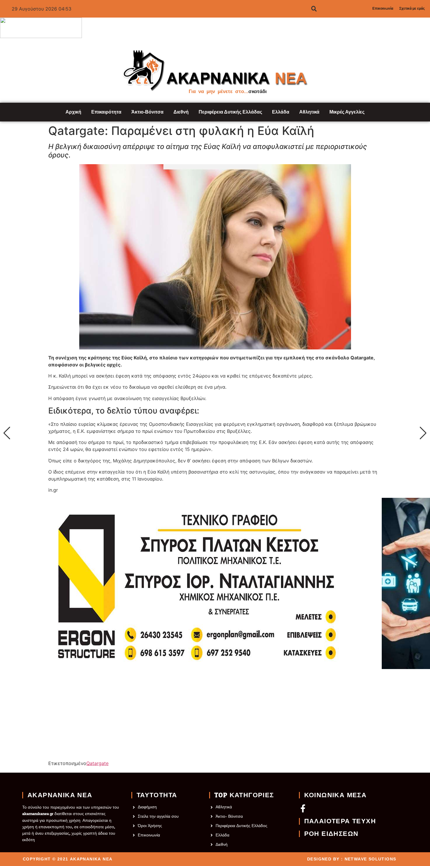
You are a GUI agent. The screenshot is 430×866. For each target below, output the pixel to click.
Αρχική (73, 111)
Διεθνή (181, 111)
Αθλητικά (309, 111)
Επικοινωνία (382, 8)
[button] (7, 433)
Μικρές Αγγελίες (346, 111)
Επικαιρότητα (106, 111)
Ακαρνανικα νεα (59, 795)
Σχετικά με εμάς (412, 8)
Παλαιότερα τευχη (340, 821)
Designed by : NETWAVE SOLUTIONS (351, 859)
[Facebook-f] (303, 808)
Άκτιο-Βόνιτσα (147, 111)
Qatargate (97, 763)
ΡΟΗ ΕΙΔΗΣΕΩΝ (331, 834)
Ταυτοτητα (157, 795)
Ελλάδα (280, 111)
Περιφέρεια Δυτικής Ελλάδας (230, 111)
